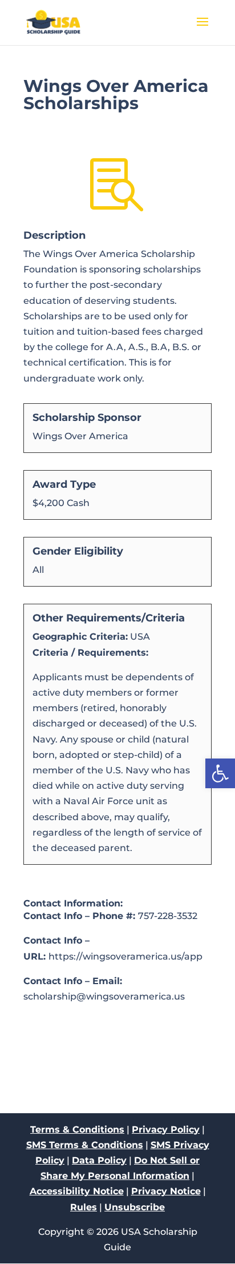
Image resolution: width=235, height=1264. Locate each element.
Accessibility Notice (77, 1191)
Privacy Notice (166, 1191)
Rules (83, 1207)
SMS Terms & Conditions (84, 1144)
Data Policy (99, 1160)
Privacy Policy (166, 1129)
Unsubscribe (134, 1207)
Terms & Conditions (77, 1129)
